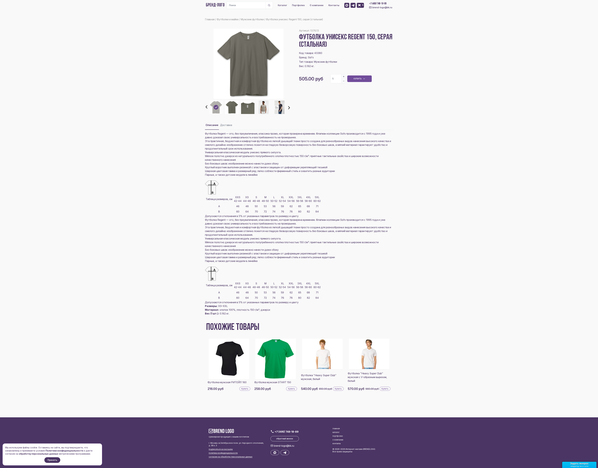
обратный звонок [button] (284, 438)
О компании (316, 5)
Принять (52, 460)
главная (336, 428)
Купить (358, 78)
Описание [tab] (212, 125)
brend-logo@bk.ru (382, 7)
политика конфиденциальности (223, 453)
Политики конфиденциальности (64, 450)
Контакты (333, 5)
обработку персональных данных (38, 453)
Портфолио (298, 5)
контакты (336, 443)
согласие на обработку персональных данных (230, 457)
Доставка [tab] (226, 125)
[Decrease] (344, 81)
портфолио (337, 436)
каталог (335, 432)
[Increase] (344, 76)
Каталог (282, 5)
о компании (337, 440)
